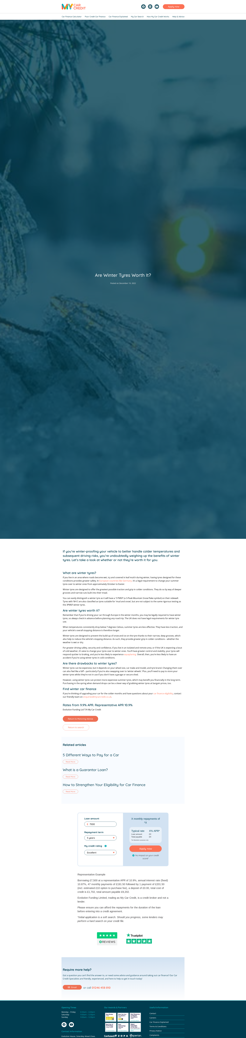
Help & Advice (178, 16)
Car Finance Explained (118, 16)
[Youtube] (157, 6)
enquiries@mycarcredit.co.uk (97, 696)
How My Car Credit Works (158, 16)
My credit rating (93, 845)
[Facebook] (143, 6)
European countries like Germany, (115, 580)
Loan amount (91, 818)
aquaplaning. (130, 654)
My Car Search (137, 16)
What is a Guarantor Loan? (85, 770)
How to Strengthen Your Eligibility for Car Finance (104, 784)
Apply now (145, 848)
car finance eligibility (163, 693)
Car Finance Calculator (72, 16)
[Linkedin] (150, 6)
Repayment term (94, 832)
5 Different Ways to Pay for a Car (91, 755)
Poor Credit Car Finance (95, 16)
